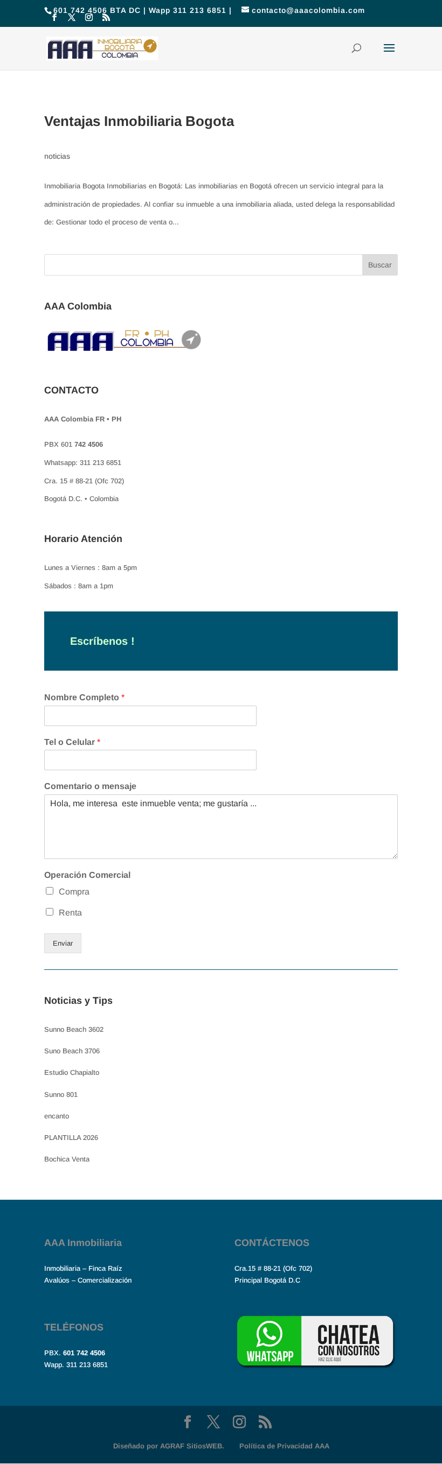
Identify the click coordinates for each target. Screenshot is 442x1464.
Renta (70, 912)
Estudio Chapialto (71, 1072)
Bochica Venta (66, 1159)
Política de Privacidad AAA (284, 1446)
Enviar (63, 943)
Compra (74, 891)
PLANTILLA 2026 (71, 1138)
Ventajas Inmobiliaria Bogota (139, 121)
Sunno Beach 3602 (73, 1029)
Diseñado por (168, 1446)
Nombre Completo (84, 697)
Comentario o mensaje (90, 786)
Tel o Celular (72, 742)
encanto (56, 1116)
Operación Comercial (87, 874)
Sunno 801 (61, 1094)
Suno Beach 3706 (72, 1051)
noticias (57, 156)
